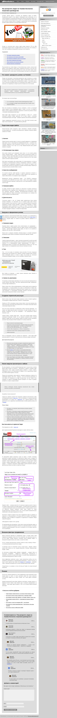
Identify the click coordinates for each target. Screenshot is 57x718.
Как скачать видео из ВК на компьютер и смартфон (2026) (19, 595)
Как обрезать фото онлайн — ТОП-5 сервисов (48, 144)
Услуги (22, 1)
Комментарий (19, 688)
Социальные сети (44, 47)
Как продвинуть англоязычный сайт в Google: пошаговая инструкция (48, 108)
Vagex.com (15, 398)
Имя (5, 703)
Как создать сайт (40, 1)
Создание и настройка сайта (45, 36)
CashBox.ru (9, 663)
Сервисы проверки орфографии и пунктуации (48, 119)
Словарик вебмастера (44, 33)
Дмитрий (12, 641)
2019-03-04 (11, 649)
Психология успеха (44, 29)
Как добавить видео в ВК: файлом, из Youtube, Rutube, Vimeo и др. (20, 597)
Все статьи (33, 1)
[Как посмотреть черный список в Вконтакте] (48, 80)
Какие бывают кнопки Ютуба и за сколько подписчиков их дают (20, 593)
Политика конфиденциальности (33, 716)
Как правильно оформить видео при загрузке (16, 58)
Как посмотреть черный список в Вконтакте (48, 85)
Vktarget (4, 402)
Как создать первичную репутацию (14, 60)
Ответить (33, 620)
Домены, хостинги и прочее (46, 45)
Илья (10, 648)
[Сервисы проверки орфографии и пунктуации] (48, 114)
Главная (8, 1)
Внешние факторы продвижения (13, 63)
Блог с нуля (45, 43)
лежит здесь (32, 217)
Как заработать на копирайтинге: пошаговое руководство (48, 96)
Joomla (43, 40)
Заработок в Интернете (50, 1)
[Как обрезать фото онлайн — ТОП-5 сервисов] (48, 139)
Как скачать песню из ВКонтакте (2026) (14, 607)
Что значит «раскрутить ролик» (13, 55)
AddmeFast (20, 399)
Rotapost (22, 561)
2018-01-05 (11, 626)
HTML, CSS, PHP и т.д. (46, 38)
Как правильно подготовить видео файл (15, 56)
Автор (18, 1)
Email (5, 706)
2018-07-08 (11, 634)
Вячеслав (11, 619)
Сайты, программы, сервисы (45, 31)
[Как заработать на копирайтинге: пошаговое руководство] (48, 91)
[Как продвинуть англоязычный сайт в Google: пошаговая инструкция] (48, 102)
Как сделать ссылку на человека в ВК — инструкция (17, 602)
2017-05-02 (11, 620)
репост (11, 349)
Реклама (27, 1)
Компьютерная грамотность (45, 23)
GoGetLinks (28, 561)
